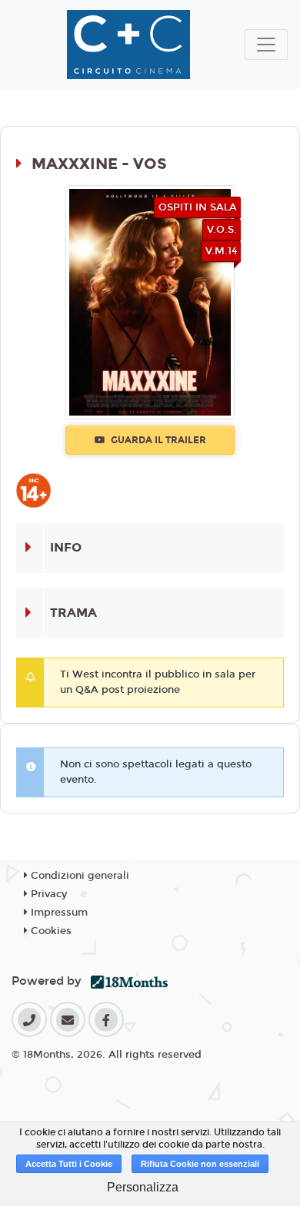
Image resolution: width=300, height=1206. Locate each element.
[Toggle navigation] (266, 44)
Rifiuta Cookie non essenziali (200, 1163)
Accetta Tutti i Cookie (68, 1163)
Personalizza (142, 1187)
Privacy (47, 894)
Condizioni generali (78, 876)
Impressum (58, 912)
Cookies (50, 931)
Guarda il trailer (157, 440)
